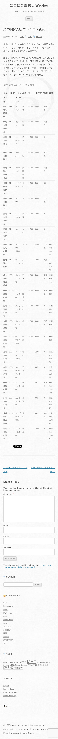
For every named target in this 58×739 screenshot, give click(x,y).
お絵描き (7, 630)
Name (6, 525)
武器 (46, 665)
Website (7, 547)
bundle (17, 662)
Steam (13, 664)
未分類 (6, 637)
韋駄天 (18, 667)
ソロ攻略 (32, 665)
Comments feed (10, 692)
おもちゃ (7, 626)
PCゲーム (7, 613)
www (5, 623)
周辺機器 (41, 665)
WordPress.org (9, 696)
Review (6, 665)
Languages (8, 606)
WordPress (8, 620)
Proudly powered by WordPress (18, 733)
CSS (5, 603)
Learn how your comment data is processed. (27, 566)
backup (6, 662)
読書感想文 (8, 640)
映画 (5, 633)
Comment (8, 494)
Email (6, 536)
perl (5, 616)
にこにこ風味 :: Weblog (29, 5)
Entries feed (8, 689)
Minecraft (41, 662)
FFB (23, 662)
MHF (22, 36)
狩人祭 (39, 36)
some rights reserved (32, 725)
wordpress (22, 665)
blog (12, 662)
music (48, 662)
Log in (6, 686)
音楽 (5, 643)
